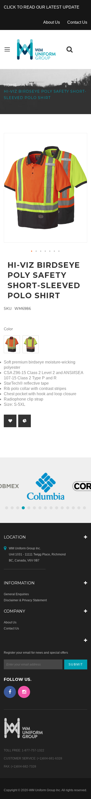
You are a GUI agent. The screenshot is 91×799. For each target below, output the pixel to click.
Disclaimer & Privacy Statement (25, 600)
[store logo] (35, 49)
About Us (51, 22)
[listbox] (45, 345)
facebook (10, 692)
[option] (12, 344)
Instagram (24, 692)
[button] (32, 251)
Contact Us (77, 22)
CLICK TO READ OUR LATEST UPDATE (41, 7)
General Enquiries (16, 594)
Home (10, 85)
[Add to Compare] (24, 421)
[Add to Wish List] (10, 421)
